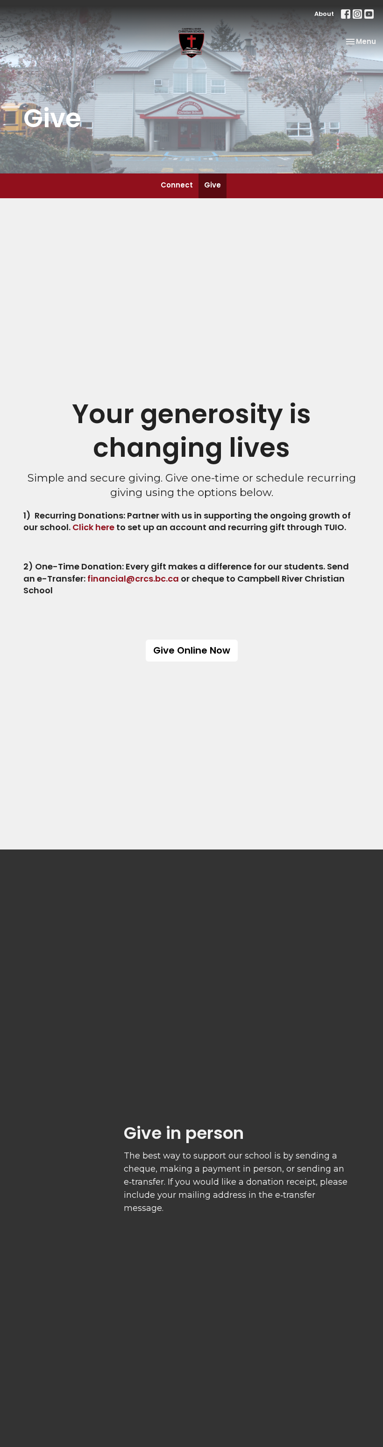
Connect (177, 185)
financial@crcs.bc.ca (133, 578)
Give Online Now (191, 650)
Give (212, 185)
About (324, 13)
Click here (93, 527)
